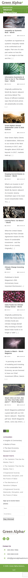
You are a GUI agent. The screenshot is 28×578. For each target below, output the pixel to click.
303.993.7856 (12, 550)
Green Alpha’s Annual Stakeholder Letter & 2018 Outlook (14, 127)
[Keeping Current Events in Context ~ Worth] (14, 165)
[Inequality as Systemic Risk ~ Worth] (14, 22)
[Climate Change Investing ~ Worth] (14, 259)
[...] (12, 58)
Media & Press (10, 444)
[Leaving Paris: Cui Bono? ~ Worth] (14, 212)
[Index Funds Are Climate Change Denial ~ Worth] (14, 296)
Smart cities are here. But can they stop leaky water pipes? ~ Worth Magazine (14, 400)
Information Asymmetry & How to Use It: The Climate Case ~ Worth (15, 79)
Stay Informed (8, 519)
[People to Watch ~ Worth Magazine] (14, 343)
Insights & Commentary (13, 440)
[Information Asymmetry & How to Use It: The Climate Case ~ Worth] (14, 69)
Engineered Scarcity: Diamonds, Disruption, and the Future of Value (13, 476)
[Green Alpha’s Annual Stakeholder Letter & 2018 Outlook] (14, 117)
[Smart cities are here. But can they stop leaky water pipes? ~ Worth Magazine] (14, 389)
